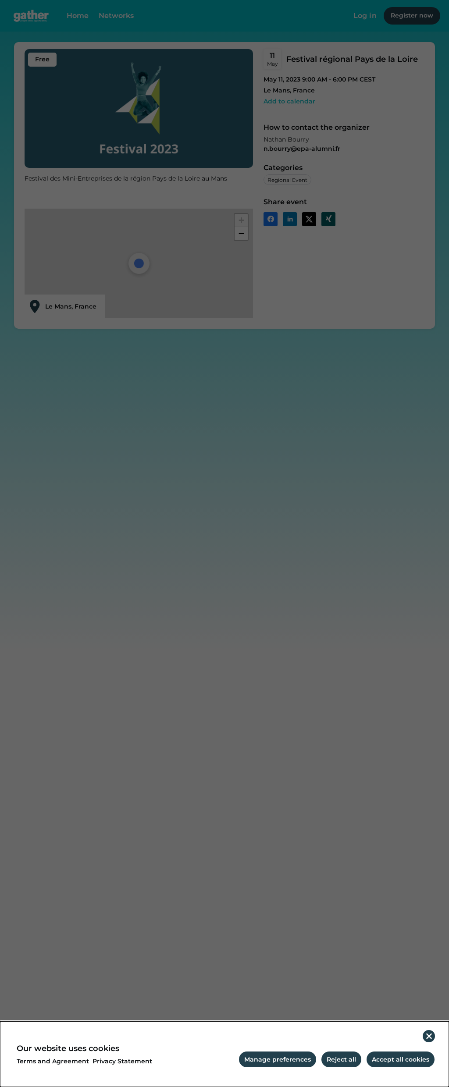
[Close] (429, 1036)
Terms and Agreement (53, 1061)
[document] (224, 1054)
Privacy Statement (122, 1061)
